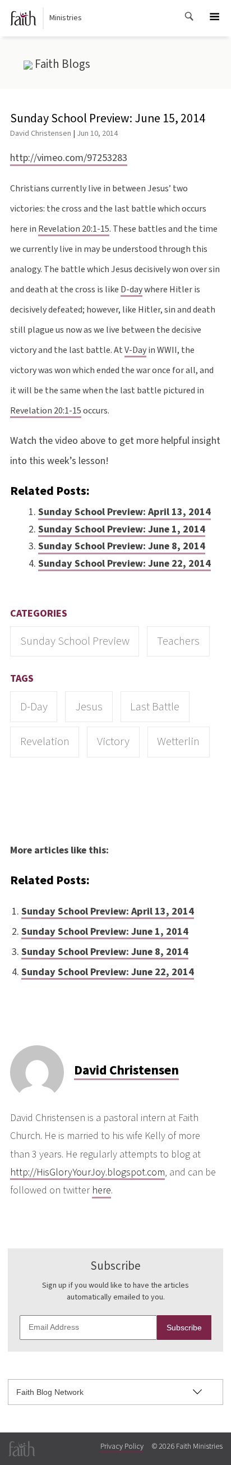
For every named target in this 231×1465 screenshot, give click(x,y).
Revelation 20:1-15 (73, 229)
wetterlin (178, 741)
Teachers (178, 641)
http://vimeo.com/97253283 (68, 158)
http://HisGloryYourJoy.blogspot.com (87, 1172)
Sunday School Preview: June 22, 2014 (124, 564)
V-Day (135, 350)
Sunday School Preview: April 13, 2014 (124, 512)
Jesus (89, 707)
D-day (131, 289)
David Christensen (40, 133)
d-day (34, 707)
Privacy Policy (122, 1446)
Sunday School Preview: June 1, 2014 (121, 529)
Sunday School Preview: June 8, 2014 (121, 546)
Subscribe (184, 1327)
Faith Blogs (61, 64)
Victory (113, 741)
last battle (154, 707)
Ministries (65, 18)
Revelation (45, 741)
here (101, 1190)
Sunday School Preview (75, 641)
